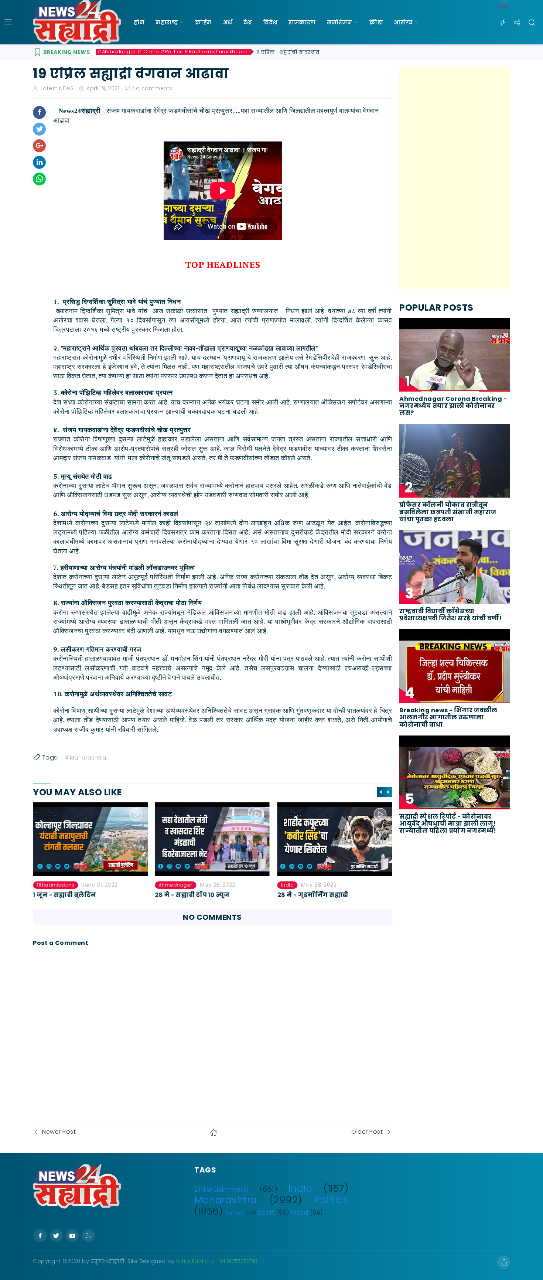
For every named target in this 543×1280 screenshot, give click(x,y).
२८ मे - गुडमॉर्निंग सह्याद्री (312, 895)
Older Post (367, 1131)
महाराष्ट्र (167, 22)
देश (247, 22)
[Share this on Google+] (39, 145)
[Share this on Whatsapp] (39, 179)
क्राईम (203, 22)
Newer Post (59, 1131)
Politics (331, 1199)
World (299, 1212)
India (287, 884)
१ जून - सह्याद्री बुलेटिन (64, 895)
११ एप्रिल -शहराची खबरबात (288, 52)
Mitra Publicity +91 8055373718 (217, 1261)
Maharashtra (225, 1199)
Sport (266, 1212)
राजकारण (302, 22)
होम (139, 22)
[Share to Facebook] (39, 112)
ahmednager (176, 884)
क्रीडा (376, 22)
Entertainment (221, 1189)
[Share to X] (39, 129)
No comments (152, 88)
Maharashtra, (88, 757)
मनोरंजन (339, 22)
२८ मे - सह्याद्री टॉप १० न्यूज (192, 895)
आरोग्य (403, 22)
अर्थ (227, 22)
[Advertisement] (454, 178)
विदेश (270, 22)
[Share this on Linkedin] (39, 162)
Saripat (235, 1213)
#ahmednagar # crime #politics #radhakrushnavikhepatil (174, 52)
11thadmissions (55, 884)
